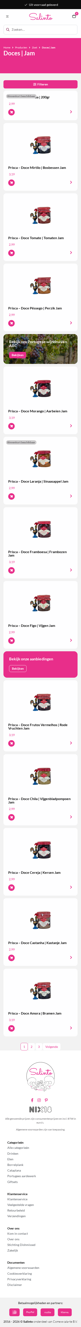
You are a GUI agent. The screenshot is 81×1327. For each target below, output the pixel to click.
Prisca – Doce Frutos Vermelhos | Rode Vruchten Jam (38, 726)
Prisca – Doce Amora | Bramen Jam (34, 1013)
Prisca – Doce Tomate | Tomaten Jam (36, 238)
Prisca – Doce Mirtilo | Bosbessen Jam (37, 167)
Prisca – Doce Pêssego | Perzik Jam (35, 308)
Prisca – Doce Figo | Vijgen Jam (31, 625)
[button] (7, 16)
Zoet (34, 47)
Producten (21, 47)
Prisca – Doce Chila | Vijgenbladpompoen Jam (39, 800)
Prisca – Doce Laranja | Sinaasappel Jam (38, 481)
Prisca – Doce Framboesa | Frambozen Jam (37, 553)
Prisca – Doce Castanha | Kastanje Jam (37, 943)
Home (6, 47)
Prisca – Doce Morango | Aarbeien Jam (37, 411)
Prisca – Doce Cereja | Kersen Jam (34, 872)
